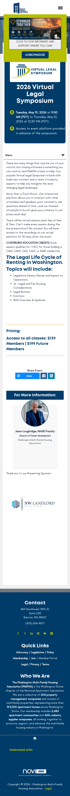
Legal (48, 788)
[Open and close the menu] (52, 8)
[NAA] (47, 750)
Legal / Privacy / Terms (35, 664)
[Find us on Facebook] (18, 633)
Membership (20, 658)
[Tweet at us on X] (25, 633)
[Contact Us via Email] (51, 633)
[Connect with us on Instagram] (38, 633)
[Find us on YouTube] (45, 633)
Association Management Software (35, 775)
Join (33, 658)
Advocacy (22, 652)
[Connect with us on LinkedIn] (31, 633)
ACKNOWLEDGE (35, 54)
